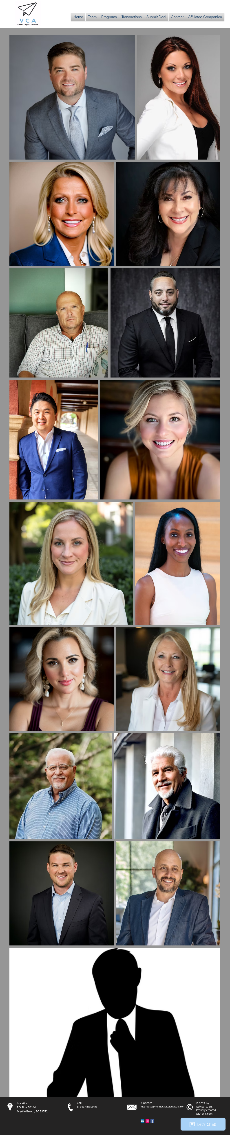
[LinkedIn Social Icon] (142, 1121)
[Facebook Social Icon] (152, 1121)
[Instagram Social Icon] (147, 1121)
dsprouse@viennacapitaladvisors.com (163, 1106)
